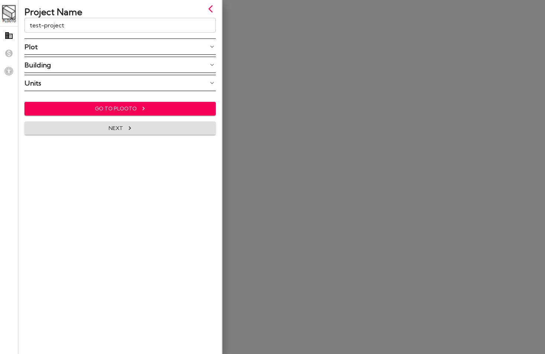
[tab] (9, 35)
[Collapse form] (213, 9)
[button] (120, 47)
